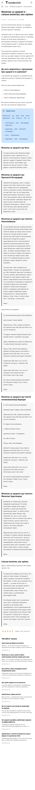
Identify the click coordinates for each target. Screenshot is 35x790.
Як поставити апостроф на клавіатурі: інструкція (15, 707)
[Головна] (2, 6)
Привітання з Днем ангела (11, 694)
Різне (6, 6)
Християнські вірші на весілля (13, 643)
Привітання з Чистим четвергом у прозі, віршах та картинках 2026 (16, 735)
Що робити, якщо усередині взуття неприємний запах (14, 670)
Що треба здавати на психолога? (14, 682)
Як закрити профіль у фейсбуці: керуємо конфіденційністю (16, 721)
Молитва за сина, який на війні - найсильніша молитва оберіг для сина (15, 656)
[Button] (2, 2)
